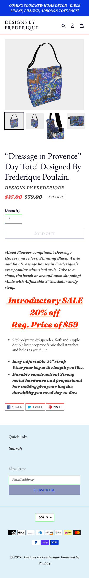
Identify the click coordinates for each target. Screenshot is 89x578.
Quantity (12, 210)
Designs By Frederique (22, 25)
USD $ (43, 517)
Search (15, 448)
